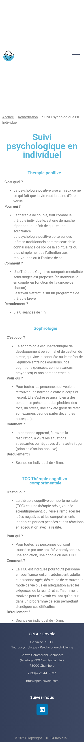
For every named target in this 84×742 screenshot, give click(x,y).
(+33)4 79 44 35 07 (42, 673)
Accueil (8, 117)
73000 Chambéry (42, 666)
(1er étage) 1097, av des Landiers (42, 660)
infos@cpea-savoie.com (42, 681)
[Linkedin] (42, 709)
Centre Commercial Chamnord (42, 655)
